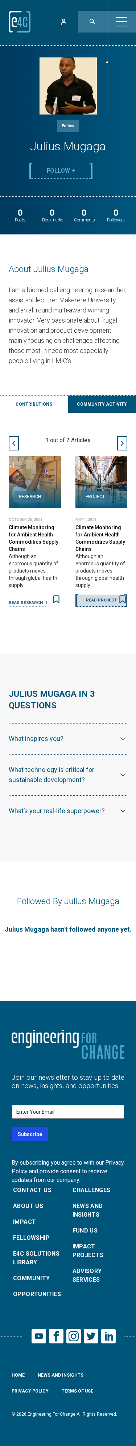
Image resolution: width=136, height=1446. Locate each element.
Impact (24, 1221)
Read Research (26, 602)
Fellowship (31, 1237)
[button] (121, 22)
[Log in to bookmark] (56, 599)
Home (18, 1375)
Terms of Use (77, 1391)
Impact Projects (88, 1251)
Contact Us (32, 1190)
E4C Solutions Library (36, 1258)
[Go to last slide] (14, 443)
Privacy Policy (30, 1391)
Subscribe (30, 1134)
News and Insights (88, 1210)
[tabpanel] (68, 521)
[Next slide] (122, 443)
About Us (28, 1206)
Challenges (92, 1190)
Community (31, 1278)
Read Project (101, 600)
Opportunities (37, 1294)
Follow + (61, 170)
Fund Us (85, 1230)
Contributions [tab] (34, 404)
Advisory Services (87, 1275)
